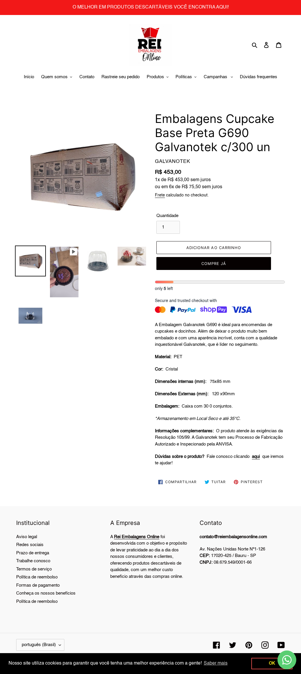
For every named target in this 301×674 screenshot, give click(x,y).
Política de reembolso (37, 577)
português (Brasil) (39, 645)
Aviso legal (26, 537)
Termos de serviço (34, 569)
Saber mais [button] (216, 663)
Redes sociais (30, 545)
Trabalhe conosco (33, 561)
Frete (160, 195)
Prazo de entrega (32, 553)
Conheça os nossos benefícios (46, 593)
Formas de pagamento (38, 585)
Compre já (213, 263)
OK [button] (272, 663)
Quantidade (167, 215)
